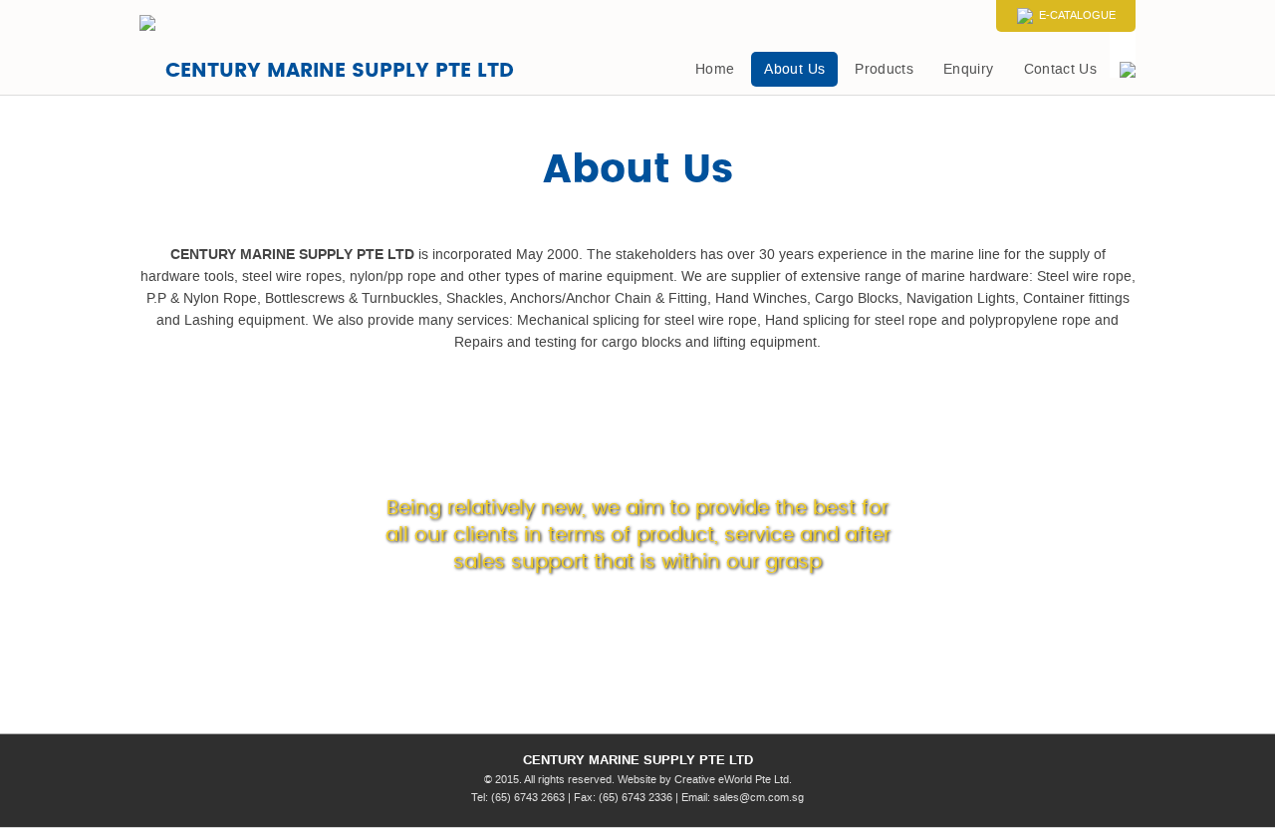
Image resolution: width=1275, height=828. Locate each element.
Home (714, 69)
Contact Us (1061, 69)
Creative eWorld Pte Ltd (731, 779)
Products (884, 69)
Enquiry (968, 69)
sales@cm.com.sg (758, 797)
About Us (794, 69)
